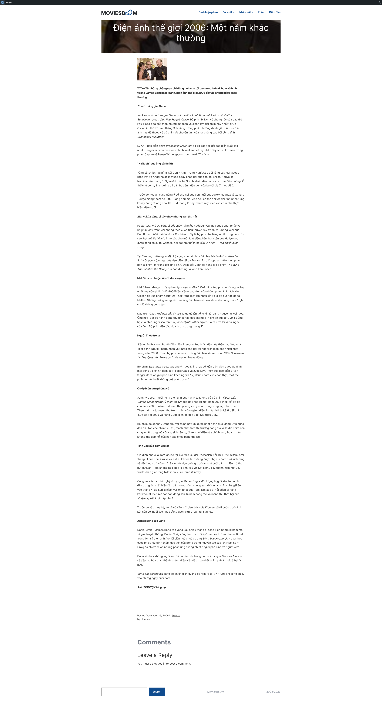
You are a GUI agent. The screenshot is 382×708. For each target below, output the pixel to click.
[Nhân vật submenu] (252, 12)
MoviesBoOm (215, 691)
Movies (176, 615)
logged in (159, 663)
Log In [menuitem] (9, 2)
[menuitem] (2, 2)
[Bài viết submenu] (234, 12)
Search (157, 691)
